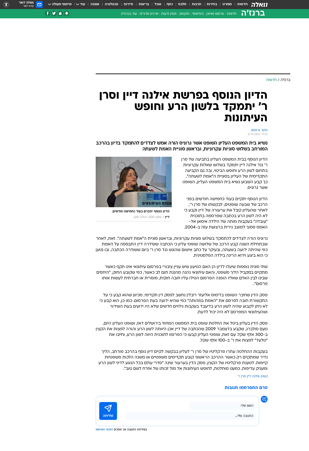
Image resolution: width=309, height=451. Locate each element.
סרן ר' (242, 376)
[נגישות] (6, 4)
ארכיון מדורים (149, 13)
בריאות (144, 4)
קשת (264, 376)
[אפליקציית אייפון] (60, 13)
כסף (170, 4)
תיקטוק (184, 13)
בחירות (212, 4)
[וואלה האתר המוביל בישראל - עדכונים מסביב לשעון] (259, 4)
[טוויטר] (54, 13)
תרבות (196, 4)
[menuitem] (240, 4)
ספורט (227, 4)
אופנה (94, 4)
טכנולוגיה (111, 4)
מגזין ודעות (168, 13)
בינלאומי (197, 13)
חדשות (242, 4)
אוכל (157, 4)
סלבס (182, 4)
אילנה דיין (253, 376)
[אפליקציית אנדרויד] (66, 13)
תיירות (128, 4)
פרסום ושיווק (215, 13)
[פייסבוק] (47, 13)
